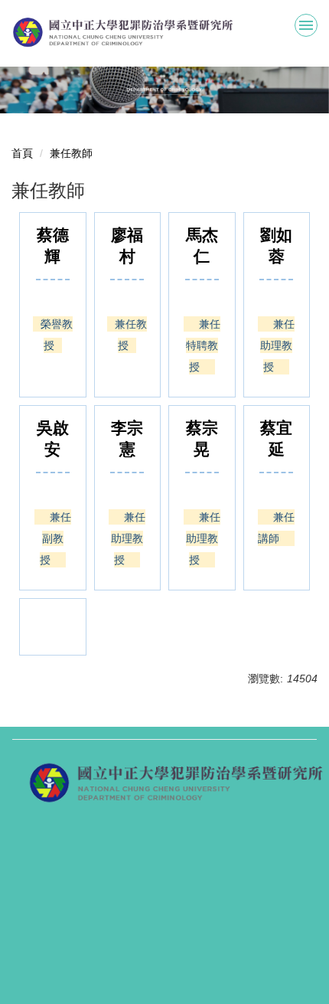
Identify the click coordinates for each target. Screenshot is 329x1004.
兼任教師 (71, 153)
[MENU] (306, 25)
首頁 (22, 153)
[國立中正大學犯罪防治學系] (164, 32)
